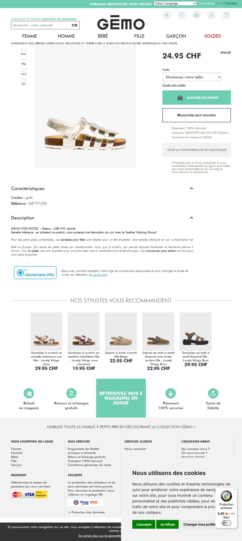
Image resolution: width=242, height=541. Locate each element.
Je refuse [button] (167, 524)
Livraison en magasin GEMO (192, 137)
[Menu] (234, 490)
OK (75, 25)
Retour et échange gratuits (87, 457)
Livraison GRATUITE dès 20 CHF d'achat (200, 132)
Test (189, 85)
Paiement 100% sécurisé (189, 128)
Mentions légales (193, 457)
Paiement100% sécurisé (170, 405)
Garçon (16, 465)
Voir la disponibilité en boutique (196, 150)
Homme (16, 453)
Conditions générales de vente (89, 465)
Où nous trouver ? (194, 453)
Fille (14, 461)
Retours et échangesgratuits (71, 405)
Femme (16, 449)
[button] (102, 189)
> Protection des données (86, 512)
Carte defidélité (213, 405)
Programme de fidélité (83, 449)
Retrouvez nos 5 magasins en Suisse (121, 398)
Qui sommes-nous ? (195, 449)
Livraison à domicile (82, 453)
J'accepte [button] (143, 524)
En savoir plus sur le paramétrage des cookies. (111, 535)
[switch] (226, 523)
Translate (231, 3)
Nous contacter (135, 449)
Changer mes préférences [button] (204, 524)
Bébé (14, 457)
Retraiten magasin (29, 405)
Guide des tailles (174, 85)
